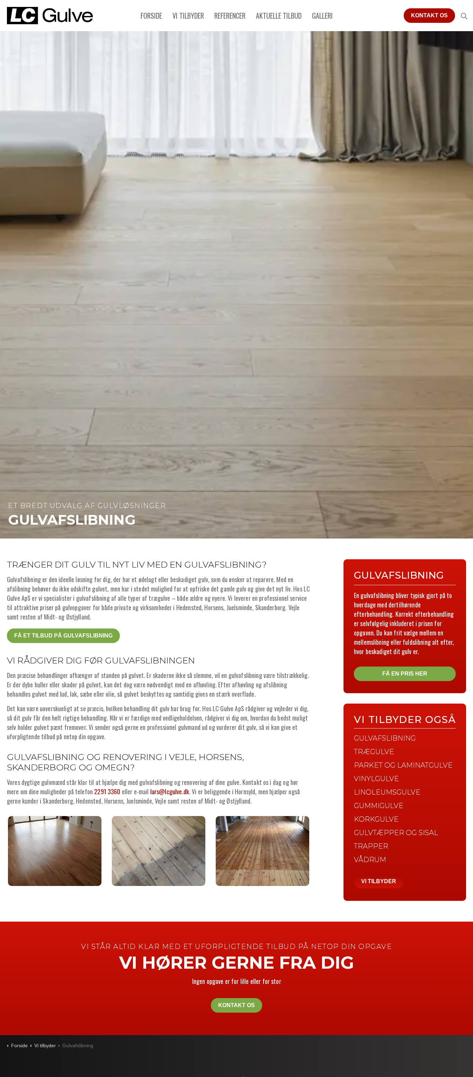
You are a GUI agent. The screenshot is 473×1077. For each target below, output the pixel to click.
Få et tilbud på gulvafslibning (63, 636)
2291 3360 (107, 791)
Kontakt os (429, 15)
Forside (151, 15)
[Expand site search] (464, 15)
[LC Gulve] (50, 15)
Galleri (322, 15)
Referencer (230, 15)
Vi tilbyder (188, 15)
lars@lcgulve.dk (169, 791)
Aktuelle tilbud (279, 15)
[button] (54, 851)
